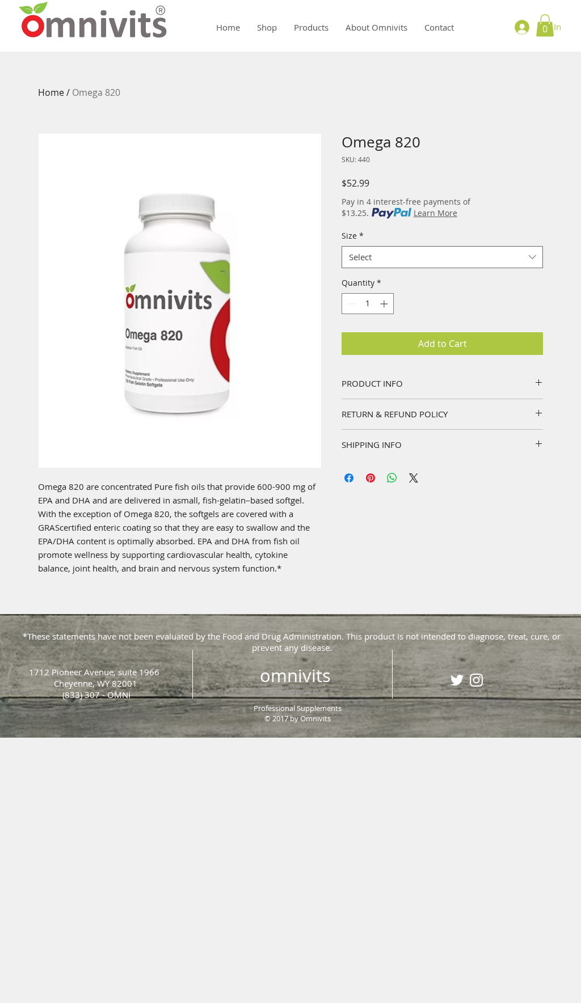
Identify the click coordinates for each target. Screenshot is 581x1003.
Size (353, 235)
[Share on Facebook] (349, 478)
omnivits (295, 675)
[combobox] (442, 257)
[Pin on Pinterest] (370, 478)
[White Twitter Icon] (457, 680)
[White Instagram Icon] (476, 680)
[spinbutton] (367, 304)
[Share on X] (413, 478)
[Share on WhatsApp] (392, 478)
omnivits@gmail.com (295, 691)
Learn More (435, 213)
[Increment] (385, 304)
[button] (545, 25)
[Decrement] (350, 304)
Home (51, 92)
